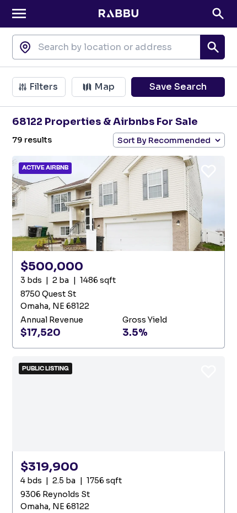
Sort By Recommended (164, 140)
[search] (212, 47)
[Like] (208, 170)
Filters (43, 86)
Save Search (178, 86)
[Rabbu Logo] (118, 14)
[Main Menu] (19, 13)
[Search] (218, 13)
